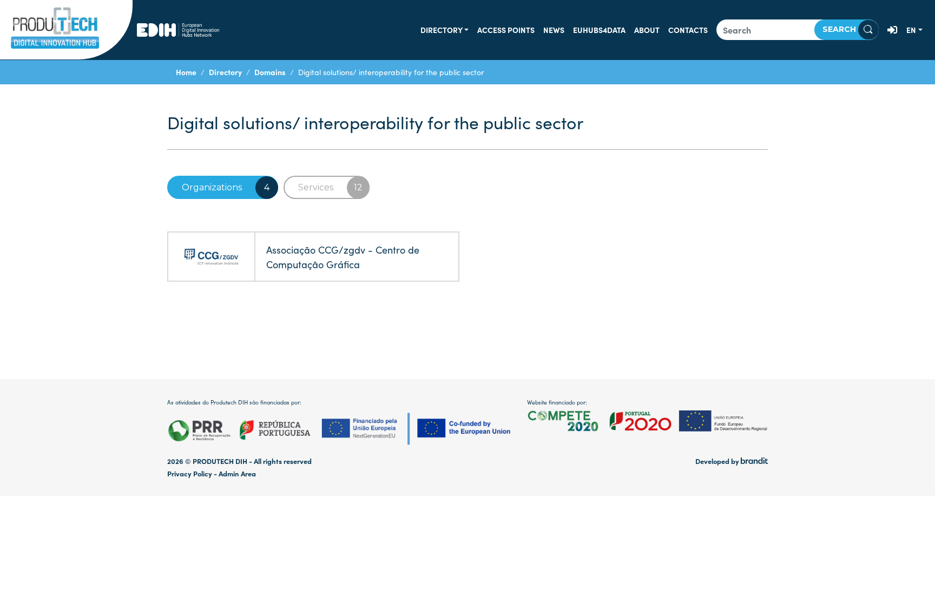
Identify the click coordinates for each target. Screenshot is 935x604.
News (553, 29)
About (647, 29)
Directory (441, 29)
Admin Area (237, 473)
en (911, 29)
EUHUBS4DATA (599, 29)
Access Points (506, 29)
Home (186, 72)
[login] (892, 30)
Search (840, 29)
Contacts (688, 29)
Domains (270, 72)
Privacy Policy (189, 473)
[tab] (222, 187)
